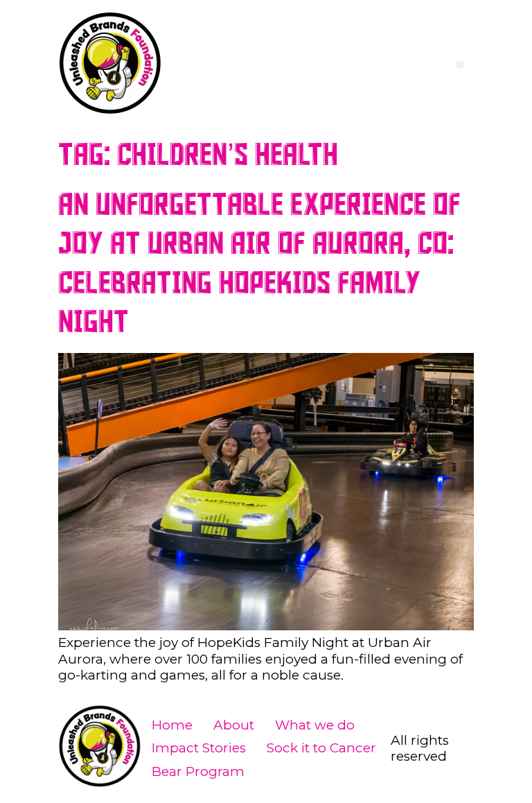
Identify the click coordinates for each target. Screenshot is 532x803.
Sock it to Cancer (321, 748)
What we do (315, 725)
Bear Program (198, 771)
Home (172, 725)
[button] (459, 65)
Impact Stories (199, 748)
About (233, 725)
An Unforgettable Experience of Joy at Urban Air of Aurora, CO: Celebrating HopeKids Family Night (259, 264)
